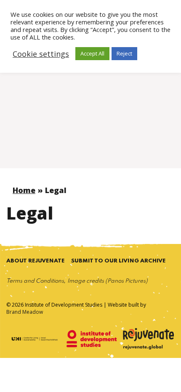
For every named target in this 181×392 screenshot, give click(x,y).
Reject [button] (124, 53)
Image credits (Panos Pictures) (107, 281)
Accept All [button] (92, 53)
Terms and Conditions (35, 281)
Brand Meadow (24, 311)
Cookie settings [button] (41, 54)
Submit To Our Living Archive (118, 261)
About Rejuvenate (35, 261)
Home (24, 190)
